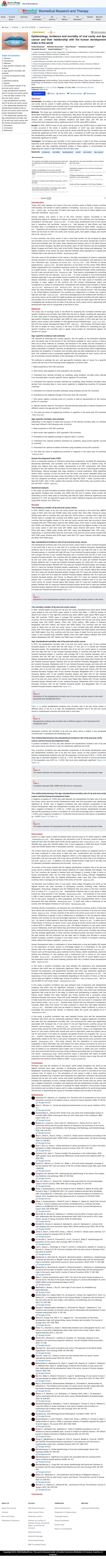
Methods (7, 63)
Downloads (37, 93)
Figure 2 (66, 686)
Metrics (62, 93)
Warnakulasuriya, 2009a (71, 253)
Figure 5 (44, 816)
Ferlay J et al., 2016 (98, 321)
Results (7, 83)
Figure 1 (66, 589)
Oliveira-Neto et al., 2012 (91, 842)
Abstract (7, 58)
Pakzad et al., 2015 (66, 287)
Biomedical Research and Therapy (64, 11)
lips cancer (98, 152)
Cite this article (76, 93)
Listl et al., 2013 (78, 262)
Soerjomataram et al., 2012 (40, 839)
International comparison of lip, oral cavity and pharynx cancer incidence (85, 169)
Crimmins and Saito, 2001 (78, 1059)
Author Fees (59, 1525)
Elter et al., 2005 (66, 275)
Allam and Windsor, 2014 (46, 1026)
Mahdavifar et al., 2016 (51, 287)
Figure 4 (100, 760)
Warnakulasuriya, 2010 (64, 901)
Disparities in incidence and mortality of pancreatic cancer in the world (50, 182)
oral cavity (87, 152)
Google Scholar (45, 1103)
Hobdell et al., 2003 (62, 1026)
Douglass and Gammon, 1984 (61, 925)
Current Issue (12, 18)
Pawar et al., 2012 (75, 1026)
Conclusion (8, 128)
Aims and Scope (8, 1516)
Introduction (8, 61)
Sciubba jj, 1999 (41, 210)
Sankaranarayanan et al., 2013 (84, 847)
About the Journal (9, 1508)
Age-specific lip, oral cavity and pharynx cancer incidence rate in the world (86, 162)
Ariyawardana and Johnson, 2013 (60, 262)
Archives (24, 17)
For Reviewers (77, 18)
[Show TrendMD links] (105, 198)
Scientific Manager (35, 1536)
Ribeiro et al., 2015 (45, 861)
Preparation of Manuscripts (65, 1512)
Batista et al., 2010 (46, 234)
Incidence (46, 152)
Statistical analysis (11, 81)
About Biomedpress (30, 4)
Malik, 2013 (75, 324)
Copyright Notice (61, 1516)
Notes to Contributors (63, 1529)
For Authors (52, 18)
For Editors (64, 18)
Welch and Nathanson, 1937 (89, 978)
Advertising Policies (36, 1540)
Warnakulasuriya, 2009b (49, 1054)
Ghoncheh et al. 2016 (86, 208)
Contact (5, 1512)
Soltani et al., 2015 (52, 295)
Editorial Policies (34, 1532)
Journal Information (37, 18)
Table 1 (34, 763)
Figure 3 (35, 706)
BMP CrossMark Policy (37, 1544)
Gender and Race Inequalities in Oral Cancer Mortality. (85, 184)
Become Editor (99, 18)
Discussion (8, 125)
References (8, 130)
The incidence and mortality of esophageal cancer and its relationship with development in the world (49, 189)
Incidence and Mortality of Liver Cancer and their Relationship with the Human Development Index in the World (48, 172)
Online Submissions (62, 1508)
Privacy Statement (62, 1520)
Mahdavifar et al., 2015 (39, 1012)
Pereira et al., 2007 (60, 222)
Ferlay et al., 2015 (37, 454)
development (68, 152)
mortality (56, 152)
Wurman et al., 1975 (85, 920)
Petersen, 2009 (53, 213)
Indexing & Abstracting (90, 1508)
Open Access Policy (36, 1512)
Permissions (91, 93)
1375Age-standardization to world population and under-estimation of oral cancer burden (86, 176)
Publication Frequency (10, 1520)
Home (3, 17)
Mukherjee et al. (66, 224)
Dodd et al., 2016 (49, 265)
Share (52, 93)
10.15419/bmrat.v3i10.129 (84, 87)
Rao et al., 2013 (76, 863)
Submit (90, 17)
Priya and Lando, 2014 (54, 270)
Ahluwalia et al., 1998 (65, 272)
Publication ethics (35, 1516)
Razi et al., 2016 (78, 287)
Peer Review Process (36, 1508)
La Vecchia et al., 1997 (56, 891)
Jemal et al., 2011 (67, 940)
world (78, 152)
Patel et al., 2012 (37, 1007)
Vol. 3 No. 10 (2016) (28, 27)
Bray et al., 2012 (37, 287)
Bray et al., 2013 (99, 949)
